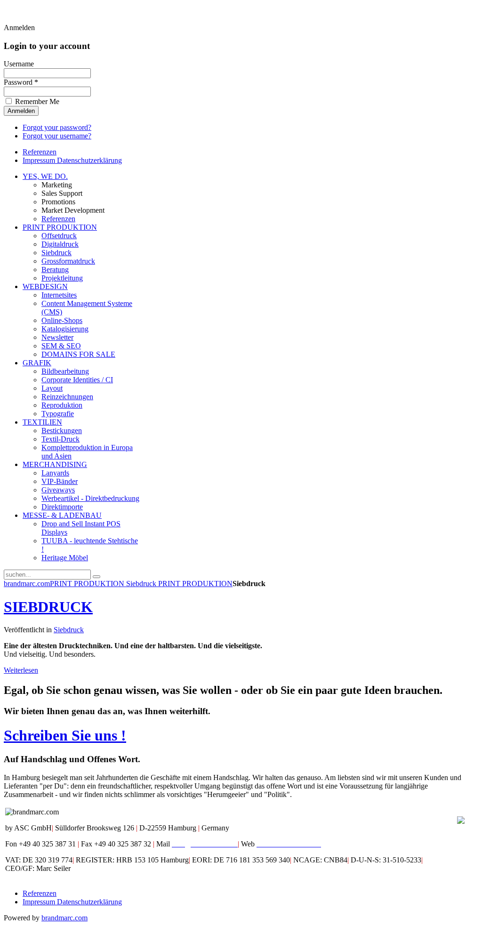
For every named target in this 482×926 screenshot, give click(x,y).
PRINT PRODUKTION (88, 584)
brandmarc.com (27, 584)
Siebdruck (142, 584)
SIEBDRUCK (48, 606)
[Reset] (96, 576)
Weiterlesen (21, 670)
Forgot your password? (57, 127)
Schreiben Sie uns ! (65, 735)
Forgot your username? (57, 136)
